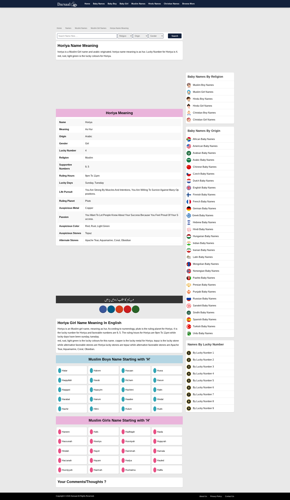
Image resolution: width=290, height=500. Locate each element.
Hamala (161, 451)
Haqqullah (67, 380)
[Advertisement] (145, 16)
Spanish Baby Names (204, 319)
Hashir (65, 409)
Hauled (160, 460)
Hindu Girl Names (202, 105)
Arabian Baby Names (204, 153)
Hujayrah (161, 441)
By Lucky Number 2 (203, 359)
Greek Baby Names (202, 215)
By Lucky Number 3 (203, 366)
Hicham (129, 380)
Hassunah (67, 441)
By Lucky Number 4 (203, 373)
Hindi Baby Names (202, 229)
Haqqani (66, 389)
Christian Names (171, 4)
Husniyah (130, 441)
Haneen (66, 431)
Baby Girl (124, 4)
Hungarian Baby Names (205, 236)
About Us (203, 496)
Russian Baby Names (204, 298)
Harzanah (67, 460)
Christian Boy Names (204, 112)
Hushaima (130, 470)
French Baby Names (203, 201)
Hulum (128, 409)
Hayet (97, 451)
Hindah (65, 451)
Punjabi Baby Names (204, 291)
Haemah (98, 470)
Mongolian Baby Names (205, 264)
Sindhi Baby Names (203, 312)
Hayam (97, 460)
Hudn (159, 409)
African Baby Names (203, 139)
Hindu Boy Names (202, 99)
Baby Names (99, 4)
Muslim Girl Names (98, 28)
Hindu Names (154, 4)
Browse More (188, 4)
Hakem (97, 370)
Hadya (128, 460)
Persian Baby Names (204, 284)
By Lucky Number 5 (203, 380)
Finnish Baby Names (203, 194)
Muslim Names (138, 4)
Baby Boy (112, 4)
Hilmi (96, 409)
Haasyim (98, 389)
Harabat (66, 399)
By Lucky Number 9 (203, 408)
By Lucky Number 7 (203, 394)
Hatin (159, 389)
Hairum (97, 399)
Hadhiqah (130, 431)
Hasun (160, 380)
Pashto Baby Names (203, 278)
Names (68, 28)
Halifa (160, 470)
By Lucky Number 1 (203, 352)
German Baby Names (204, 208)
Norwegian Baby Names (205, 271)
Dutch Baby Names (203, 180)
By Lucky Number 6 (203, 387)
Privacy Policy (216, 496)
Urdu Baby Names (202, 333)
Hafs (96, 431)
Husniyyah (67, 470)
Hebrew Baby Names (204, 222)
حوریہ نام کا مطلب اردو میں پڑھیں (119, 299)
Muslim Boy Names (203, 85)
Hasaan (129, 370)
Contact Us (229, 496)
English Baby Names (204, 187)
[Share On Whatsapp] (135, 309)
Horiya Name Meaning (119, 28)
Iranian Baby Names (203, 250)
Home (87, 4)
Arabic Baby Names (203, 160)
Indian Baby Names (203, 243)
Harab (97, 380)
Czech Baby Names (203, 173)
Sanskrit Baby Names (204, 305)
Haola (160, 431)
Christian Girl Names (203, 119)
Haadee (129, 399)
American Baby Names (205, 146)
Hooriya (97, 441)
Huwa (160, 370)
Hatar (64, 370)
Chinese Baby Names (204, 167)
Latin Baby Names (202, 257)
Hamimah (130, 451)
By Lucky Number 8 (203, 401)
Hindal (160, 399)
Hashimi (129, 389)
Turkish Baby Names (203, 326)
